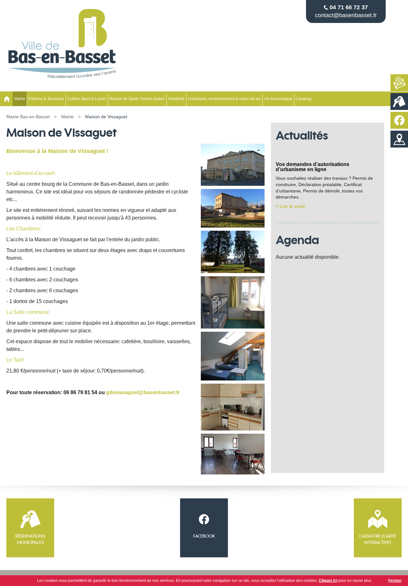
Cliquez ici (328, 580)
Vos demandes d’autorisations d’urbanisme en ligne (312, 167)
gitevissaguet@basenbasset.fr (143, 392)
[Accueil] (6, 98)
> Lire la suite (290, 206)
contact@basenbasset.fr (346, 15)
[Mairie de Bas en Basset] (62, 80)
